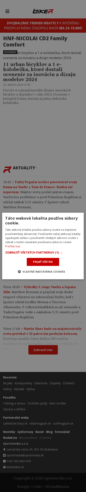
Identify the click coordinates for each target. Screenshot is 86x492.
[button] (43, 252)
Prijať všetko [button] (43, 262)
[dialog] (43, 246)
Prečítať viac (12, 246)
